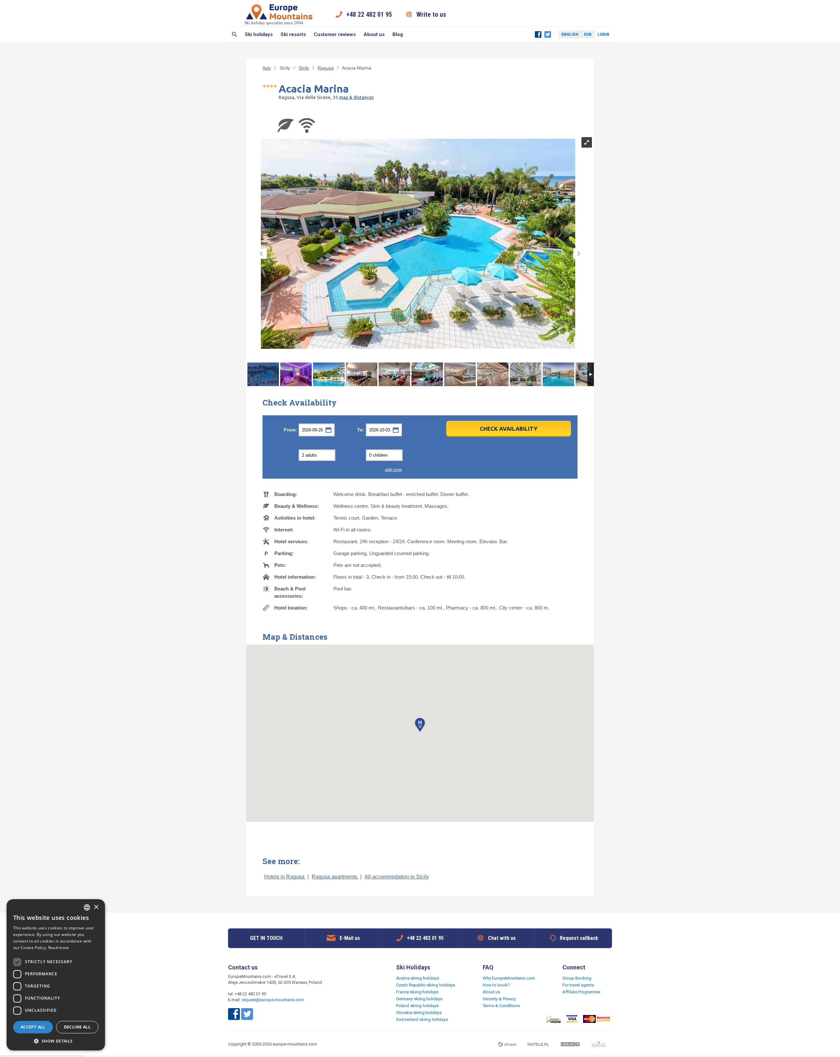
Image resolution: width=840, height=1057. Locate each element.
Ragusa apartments (335, 877)
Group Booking (576, 978)
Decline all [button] (77, 1027)
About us (374, 34)
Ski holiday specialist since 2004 (273, 22)
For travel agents (578, 985)
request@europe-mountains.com (273, 999)
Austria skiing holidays (417, 978)
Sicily (304, 68)
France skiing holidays (417, 991)
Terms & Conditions (501, 1005)
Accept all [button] (33, 1027)
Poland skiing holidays (417, 1005)
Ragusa (326, 68)
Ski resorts (293, 34)
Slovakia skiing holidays (419, 1012)
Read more (58, 947)
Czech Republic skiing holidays (425, 985)
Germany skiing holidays (419, 998)
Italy (266, 68)
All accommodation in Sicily (397, 877)
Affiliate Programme (581, 991)
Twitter (547, 34)
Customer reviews (335, 34)
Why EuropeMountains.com (509, 978)
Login (603, 34)
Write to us (431, 14)
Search (234, 34)
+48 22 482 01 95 (369, 14)
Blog (397, 34)
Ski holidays (259, 34)
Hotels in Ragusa (285, 877)
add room (393, 469)
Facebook (538, 34)
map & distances (356, 97)
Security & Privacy (499, 998)
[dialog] (56, 974)
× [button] (96, 907)
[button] (420, 725)
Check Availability (508, 428)
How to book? (496, 985)
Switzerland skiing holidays (422, 1019)
